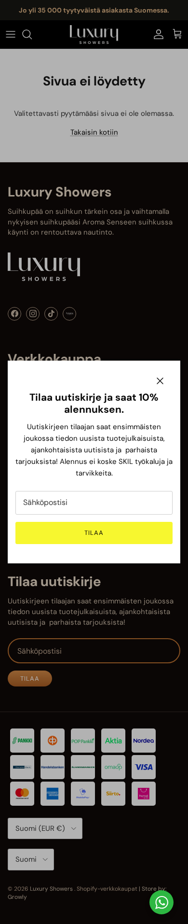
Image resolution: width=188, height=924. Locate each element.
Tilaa (94, 533)
